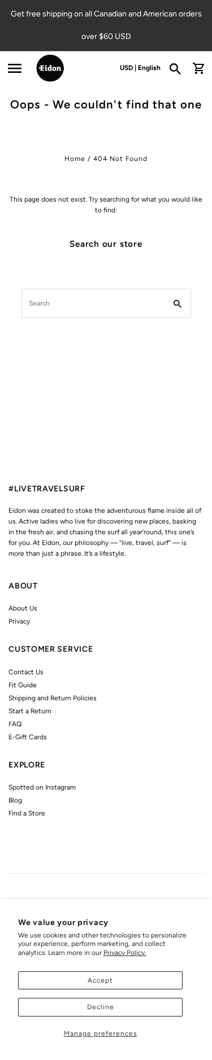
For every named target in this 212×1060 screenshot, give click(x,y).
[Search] (179, 68)
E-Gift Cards (27, 737)
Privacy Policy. (124, 953)
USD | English (140, 68)
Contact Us (26, 672)
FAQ (14, 724)
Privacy (19, 621)
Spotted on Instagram (42, 787)
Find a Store (26, 813)
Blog (15, 800)
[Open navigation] (14, 68)
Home (74, 159)
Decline (100, 1007)
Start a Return (29, 711)
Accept (100, 980)
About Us (22, 608)
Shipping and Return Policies (52, 698)
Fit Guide (22, 685)
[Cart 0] (198, 68)
